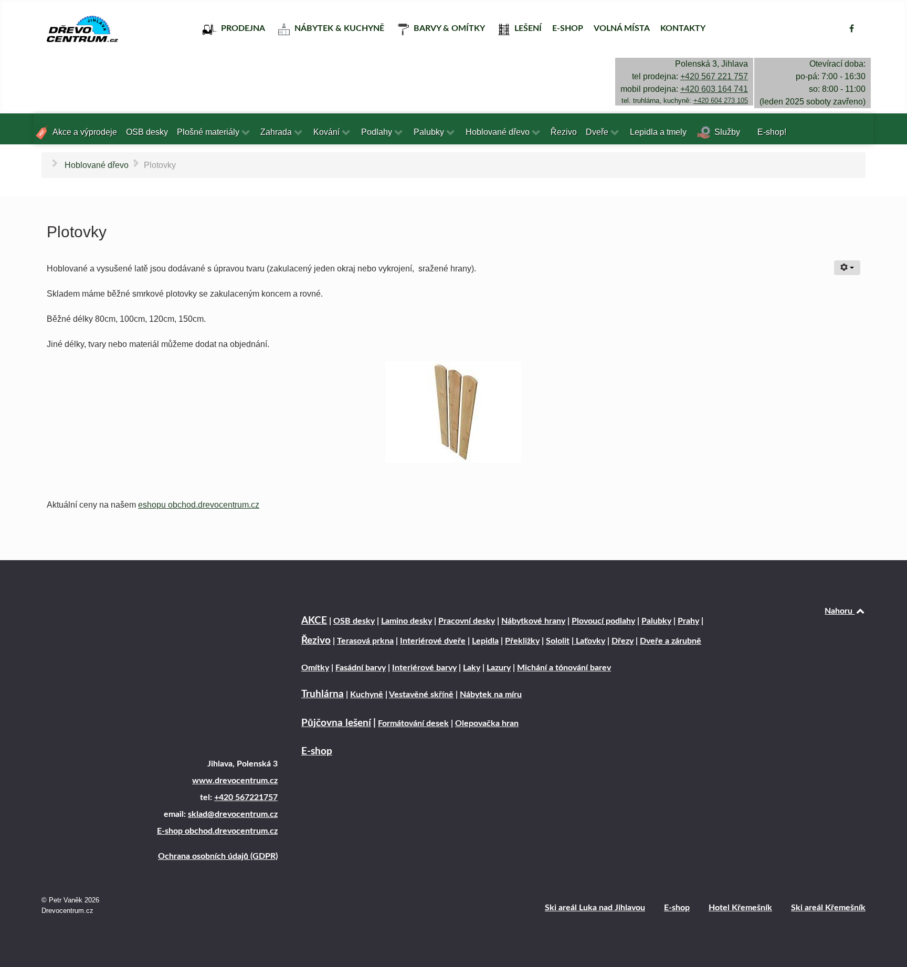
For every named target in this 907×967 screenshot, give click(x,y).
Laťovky (589, 641)
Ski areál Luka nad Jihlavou (595, 907)
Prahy (688, 621)
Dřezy (622, 641)
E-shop (316, 751)
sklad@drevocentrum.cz (233, 814)
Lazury (499, 668)
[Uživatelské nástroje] (847, 267)
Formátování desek (413, 723)
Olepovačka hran (487, 723)
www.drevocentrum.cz (235, 780)
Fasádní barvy (360, 668)
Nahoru (840, 611)
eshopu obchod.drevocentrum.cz (198, 504)
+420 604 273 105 (720, 100)
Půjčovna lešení (336, 723)
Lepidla (485, 641)
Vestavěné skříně (421, 694)
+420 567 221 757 (714, 76)
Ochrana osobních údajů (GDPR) (218, 856)
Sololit (557, 641)
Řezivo (316, 641)
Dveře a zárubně (670, 641)
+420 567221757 (246, 797)
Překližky (522, 641)
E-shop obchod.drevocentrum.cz (217, 831)
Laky (471, 668)
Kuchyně (366, 694)
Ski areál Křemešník (828, 907)
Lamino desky (406, 621)
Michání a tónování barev (564, 668)
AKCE (314, 621)
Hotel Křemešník (740, 907)
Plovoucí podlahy (603, 621)
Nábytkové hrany (533, 621)
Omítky (315, 668)
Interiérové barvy (424, 668)
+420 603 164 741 (714, 89)
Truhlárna (322, 694)
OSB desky (354, 621)
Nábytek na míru (491, 694)
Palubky (656, 621)
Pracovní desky (466, 621)
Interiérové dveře (433, 641)
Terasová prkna (365, 641)
